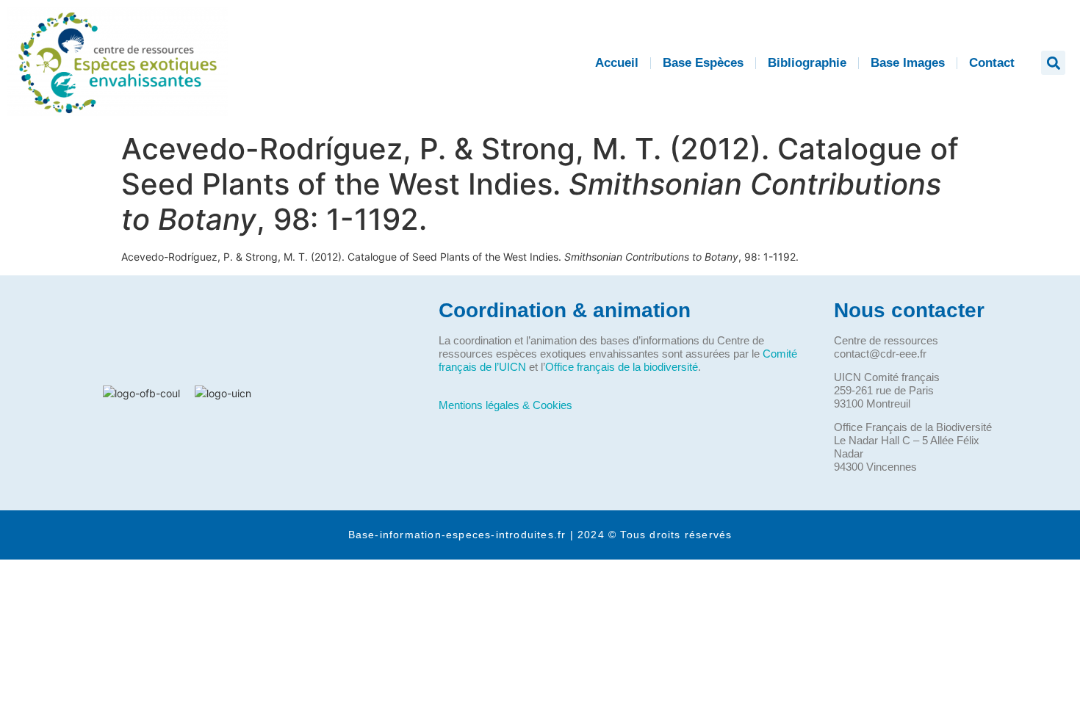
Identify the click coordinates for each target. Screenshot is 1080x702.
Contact (992, 63)
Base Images (908, 63)
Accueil (616, 63)
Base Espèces (703, 63)
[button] (1053, 63)
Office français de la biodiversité (621, 367)
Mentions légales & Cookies (505, 405)
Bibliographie (807, 63)
